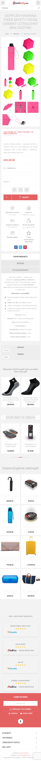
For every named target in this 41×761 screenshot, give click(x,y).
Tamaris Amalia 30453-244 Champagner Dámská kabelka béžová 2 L (10, 560)
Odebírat (14, 713)
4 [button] (24, 457)
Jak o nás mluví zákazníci (20, 616)
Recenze (20, 263)
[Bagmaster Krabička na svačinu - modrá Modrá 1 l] (10, 579)
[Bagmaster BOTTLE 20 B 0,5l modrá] (10, 515)
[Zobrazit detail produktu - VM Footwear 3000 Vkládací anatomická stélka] (30, 432)
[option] (10, 439)
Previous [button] (3, 417)
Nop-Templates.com (24, 755)
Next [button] (38, 417)
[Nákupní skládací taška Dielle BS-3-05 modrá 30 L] (31, 579)
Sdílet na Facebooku (16, 247)
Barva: (6, 182)
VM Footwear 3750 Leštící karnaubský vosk (30, 528)
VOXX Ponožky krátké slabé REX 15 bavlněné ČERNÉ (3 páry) (30, 400)
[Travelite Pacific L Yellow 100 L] (31, 546)
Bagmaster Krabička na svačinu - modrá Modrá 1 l (10, 592)
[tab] (20, 257)
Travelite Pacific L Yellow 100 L (31, 559)
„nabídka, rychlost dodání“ (20, 680)
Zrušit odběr (27, 713)
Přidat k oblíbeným (20, 189)
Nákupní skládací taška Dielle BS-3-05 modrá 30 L (31, 592)
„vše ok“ (20, 662)
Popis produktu (20, 257)
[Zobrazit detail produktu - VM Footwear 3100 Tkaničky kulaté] (10, 432)
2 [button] (16, 457)
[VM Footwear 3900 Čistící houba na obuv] (31, 484)
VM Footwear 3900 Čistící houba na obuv (31, 497)
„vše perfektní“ (20, 644)
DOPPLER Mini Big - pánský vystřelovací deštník (10, 497)
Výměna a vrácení (12, 211)
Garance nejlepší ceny (14, 189)
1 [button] (12, 457)
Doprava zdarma (12, 223)
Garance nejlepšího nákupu (29, 211)
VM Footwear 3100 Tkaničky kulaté (11, 445)
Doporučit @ (26, 189)
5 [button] (28, 457)
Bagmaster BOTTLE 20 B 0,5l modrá (10, 528)
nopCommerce (24, 753)
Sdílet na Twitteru (20, 247)
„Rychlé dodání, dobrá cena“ (20, 626)
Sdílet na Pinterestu (25, 247)
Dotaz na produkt (21, 270)
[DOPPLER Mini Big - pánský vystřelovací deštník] (10, 484)
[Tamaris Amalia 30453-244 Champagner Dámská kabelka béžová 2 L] (10, 546)
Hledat (38, 8)
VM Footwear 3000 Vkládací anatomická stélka (30, 446)
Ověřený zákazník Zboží (26, 650)
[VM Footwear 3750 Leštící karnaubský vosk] (31, 515)
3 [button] (20, 457)
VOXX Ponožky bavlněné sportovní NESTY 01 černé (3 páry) (10, 400)
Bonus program (29, 223)
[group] (10, 386)
